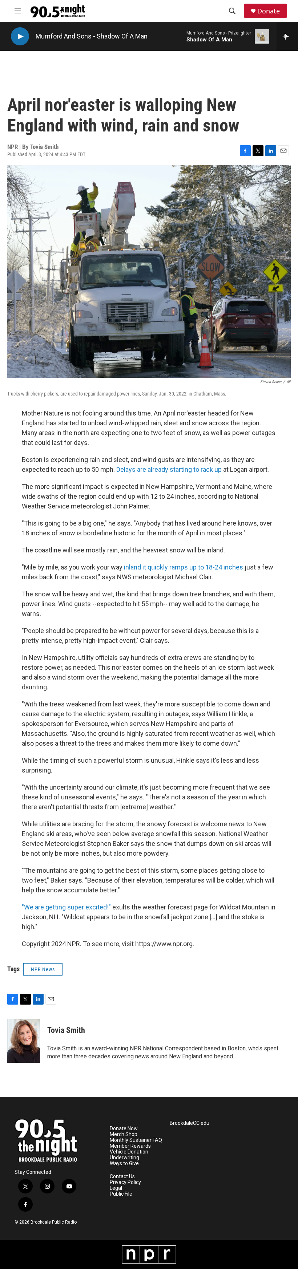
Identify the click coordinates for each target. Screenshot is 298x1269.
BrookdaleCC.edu (189, 1123)
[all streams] (287, 36)
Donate (268, 11)
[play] (20, 36)
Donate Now (124, 1128)
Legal (116, 1188)
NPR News (43, 969)
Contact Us (122, 1176)
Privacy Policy (125, 1182)
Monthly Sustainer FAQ (136, 1140)
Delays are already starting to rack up (169, 469)
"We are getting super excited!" (66, 907)
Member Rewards (130, 1146)
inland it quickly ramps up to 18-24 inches (184, 567)
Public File (121, 1194)
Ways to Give (124, 1163)
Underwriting (124, 1157)
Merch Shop (123, 1134)
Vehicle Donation (129, 1152)
